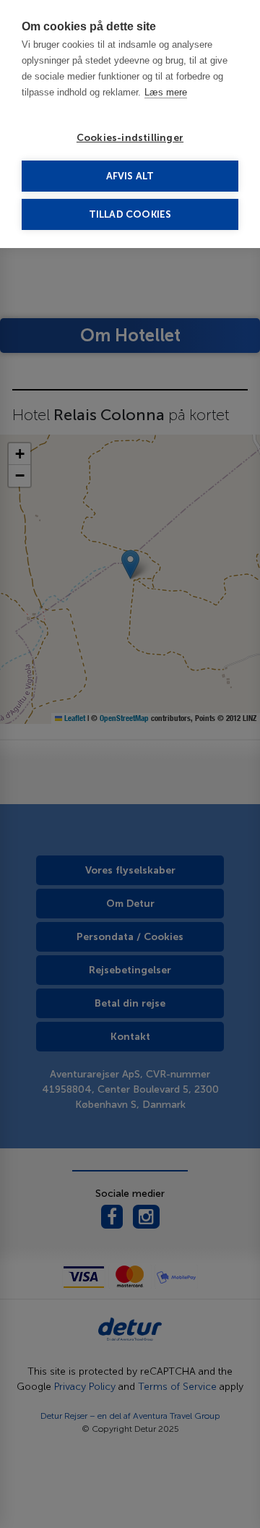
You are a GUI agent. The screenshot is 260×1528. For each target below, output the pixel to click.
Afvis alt (130, 176)
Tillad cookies (130, 214)
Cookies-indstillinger (130, 138)
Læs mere (165, 92)
